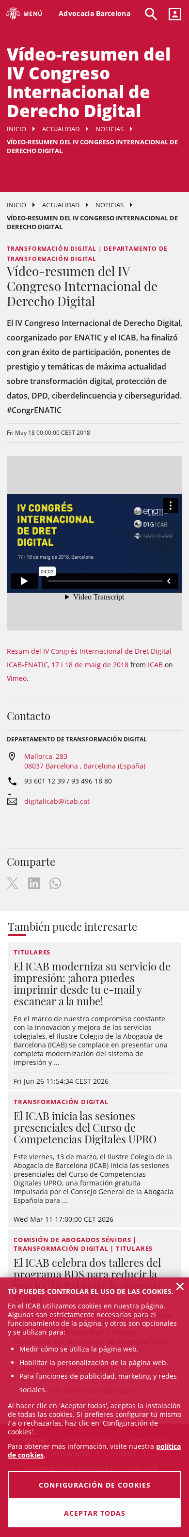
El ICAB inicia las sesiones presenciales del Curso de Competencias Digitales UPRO (85, 1127)
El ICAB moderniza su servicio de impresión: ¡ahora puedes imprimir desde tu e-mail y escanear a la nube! (92, 983)
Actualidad (60, 128)
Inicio (16, 128)
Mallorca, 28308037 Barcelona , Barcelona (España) (84, 761)
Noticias (109, 128)
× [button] (180, 1286)
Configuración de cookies (95, 1485)
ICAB (155, 664)
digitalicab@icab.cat (57, 801)
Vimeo (17, 678)
